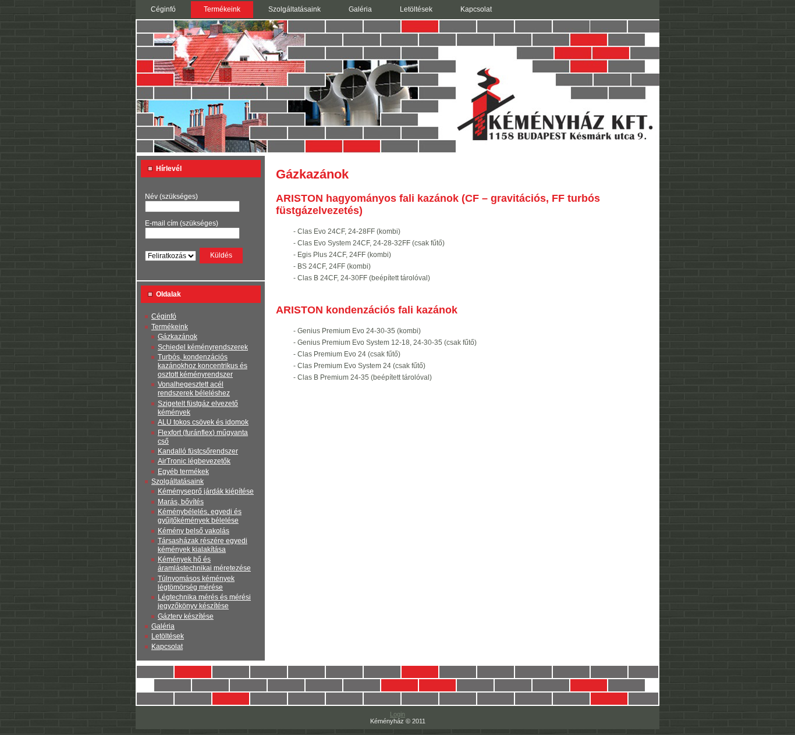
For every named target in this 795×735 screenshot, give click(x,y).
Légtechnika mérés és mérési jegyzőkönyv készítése (204, 601)
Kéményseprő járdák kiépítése (206, 491)
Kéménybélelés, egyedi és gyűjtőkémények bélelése (200, 516)
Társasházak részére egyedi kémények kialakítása (202, 545)
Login (397, 714)
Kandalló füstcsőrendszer (198, 451)
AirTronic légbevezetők (194, 461)
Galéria (163, 626)
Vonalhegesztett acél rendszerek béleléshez (194, 388)
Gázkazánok (177, 337)
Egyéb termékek (183, 472)
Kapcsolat (167, 647)
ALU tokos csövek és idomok (203, 422)
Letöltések (167, 636)
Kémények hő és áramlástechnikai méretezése (204, 563)
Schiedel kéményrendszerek (203, 347)
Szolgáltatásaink (177, 481)
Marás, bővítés (181, 502)
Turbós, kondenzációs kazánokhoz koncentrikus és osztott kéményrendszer (202, 366)
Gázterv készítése (186, 616)
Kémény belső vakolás (193, 531)
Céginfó (163, 316)
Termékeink (169, 327)
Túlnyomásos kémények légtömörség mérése (196, 583)
